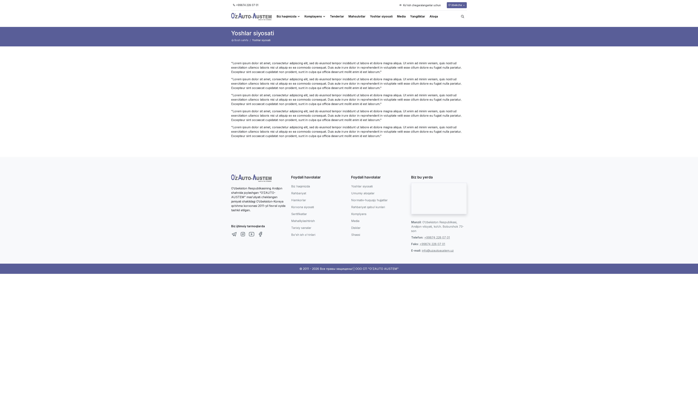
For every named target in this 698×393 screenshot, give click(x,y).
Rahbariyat (298, 193)
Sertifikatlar (299, 214)
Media (401, 16)
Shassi (355, 235)
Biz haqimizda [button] (287, 16)
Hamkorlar (298, 200)
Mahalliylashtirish (303, 221)
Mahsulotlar (357, 16)
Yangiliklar (417, 16)
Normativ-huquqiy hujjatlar (369, 200)
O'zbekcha (455, 5)
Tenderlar (337, 16)
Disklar (356, 228)
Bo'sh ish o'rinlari (303, 235)
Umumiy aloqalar (363, 193)
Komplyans (358, 214)
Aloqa (434, 16)
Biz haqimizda (300, 186)
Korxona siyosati (302, 207)
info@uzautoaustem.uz (438, 250)
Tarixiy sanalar (301, 228)
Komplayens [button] (313, 16)
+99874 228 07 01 (247, 5)
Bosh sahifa (241, 40)
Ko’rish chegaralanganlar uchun (421, 5)
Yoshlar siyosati (381, 16)
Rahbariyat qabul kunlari (368, 207)
